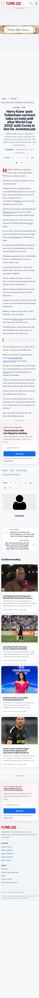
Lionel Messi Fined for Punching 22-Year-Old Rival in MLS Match (15, 648)
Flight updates (6, 850)
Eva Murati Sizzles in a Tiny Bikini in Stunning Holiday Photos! (15, 699)
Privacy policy (6, 879)
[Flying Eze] (13, 3)
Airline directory (7, 857)
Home (4, 98)
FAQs (3, 876)
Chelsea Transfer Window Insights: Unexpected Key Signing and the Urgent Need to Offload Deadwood (16, 751)
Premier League (21, 470)
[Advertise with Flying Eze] (19, 29)
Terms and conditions (9, 882)
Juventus (6, 372)
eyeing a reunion (18, 319)
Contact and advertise (9, 872)
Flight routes (6, 860)
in (27, 157)
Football (13, 98)
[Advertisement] (19, 73)
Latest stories (6, 847)
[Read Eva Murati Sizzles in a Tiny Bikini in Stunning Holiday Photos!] (19, 679)
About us (4, 869)
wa (32, 157)
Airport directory (7, 853)
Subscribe (20, 454)
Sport (12, 470)
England (16, 237)
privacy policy (8, 461)
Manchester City (9, 212)
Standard (18, 201)
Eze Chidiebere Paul (11, 609)
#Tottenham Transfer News (11, 474)
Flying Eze (10, 149)
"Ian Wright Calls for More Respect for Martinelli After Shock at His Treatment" (18, 597)
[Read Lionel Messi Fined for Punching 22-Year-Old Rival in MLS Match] (19, 629)
